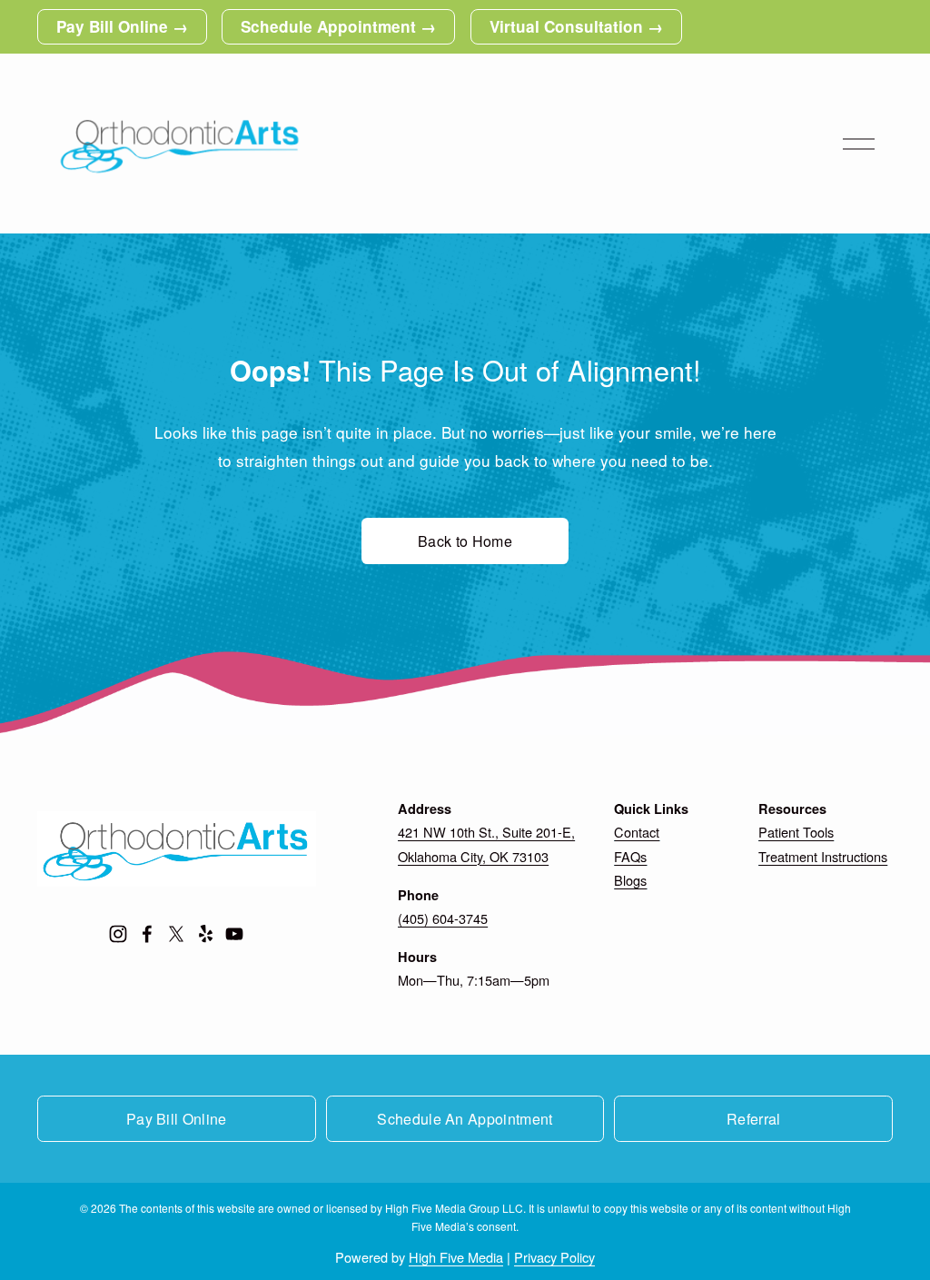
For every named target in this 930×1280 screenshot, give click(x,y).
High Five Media (456, 1256)
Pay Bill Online (176, 1118)
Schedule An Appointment (464, 1118)
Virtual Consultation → (576, 26)
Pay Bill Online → (122, 26)
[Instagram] (118, 934)
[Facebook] (147, 934)
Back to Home (465, 541)
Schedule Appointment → (338, 26)
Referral (754, 1118)
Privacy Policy (554, 1256)
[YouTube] (234, 934)
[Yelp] (205, 934)
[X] (176, 934)
